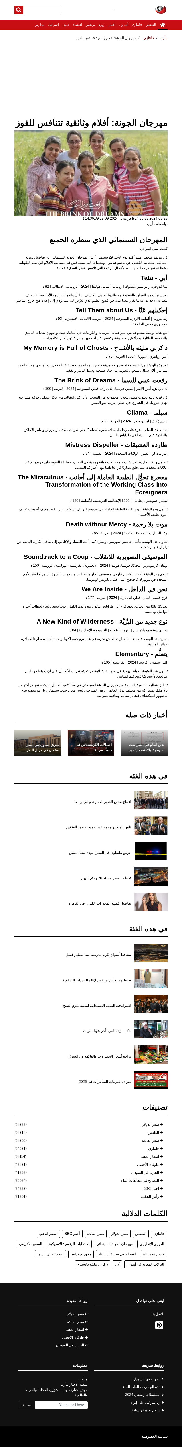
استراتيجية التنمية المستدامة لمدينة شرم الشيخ (97, 1005)
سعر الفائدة (150, 1140)
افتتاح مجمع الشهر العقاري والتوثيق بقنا (102, 802)
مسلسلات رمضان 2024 (142, 1395)
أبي (117, 1264)
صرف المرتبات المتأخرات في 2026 (105, 1082)
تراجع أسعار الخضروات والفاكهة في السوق (100, 1056)
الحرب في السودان (145, 1172)
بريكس (90, 24)
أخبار (112, 24)
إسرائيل (53, 24)
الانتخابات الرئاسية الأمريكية (69, 1244)
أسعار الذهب (149, 1156)
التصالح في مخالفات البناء (140, 1180)
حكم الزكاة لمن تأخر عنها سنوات (107, 1031)
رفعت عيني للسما (50, 1254)
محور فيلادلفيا (81, 1254)
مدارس (39, 24)
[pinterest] (159, 1325)
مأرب (163, 38)
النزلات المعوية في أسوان (145, 1264)
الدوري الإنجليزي (152, 1244)
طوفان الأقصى (148, 1164)
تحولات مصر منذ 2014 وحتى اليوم (106, 878)
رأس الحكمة (150, 1196)
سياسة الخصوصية (154, 1436)
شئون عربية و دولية (146, 1410)
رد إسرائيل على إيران (145, 1402)
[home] (163, 25)
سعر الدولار (150, 1124)
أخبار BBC (151, 1188)
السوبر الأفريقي (30, 1244)
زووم (102, 24)
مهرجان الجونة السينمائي (114, 1244)
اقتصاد (77, 24)
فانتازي (137, 24)
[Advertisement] (91, 74)
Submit (27, 1405)
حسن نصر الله (153, 1254)
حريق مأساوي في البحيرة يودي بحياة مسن (100, 853)
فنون (65, 24)
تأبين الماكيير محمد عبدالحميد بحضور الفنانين (98, 827)
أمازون (123, 24)
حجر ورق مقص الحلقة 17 (149, 324)
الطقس (150, 24)
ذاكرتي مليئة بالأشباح (92, 1264)
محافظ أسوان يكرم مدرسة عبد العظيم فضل (98, 955)
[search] (18, 10)
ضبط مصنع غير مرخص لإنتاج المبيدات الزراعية (97, 980)
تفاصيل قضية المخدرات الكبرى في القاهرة (100, 903)
